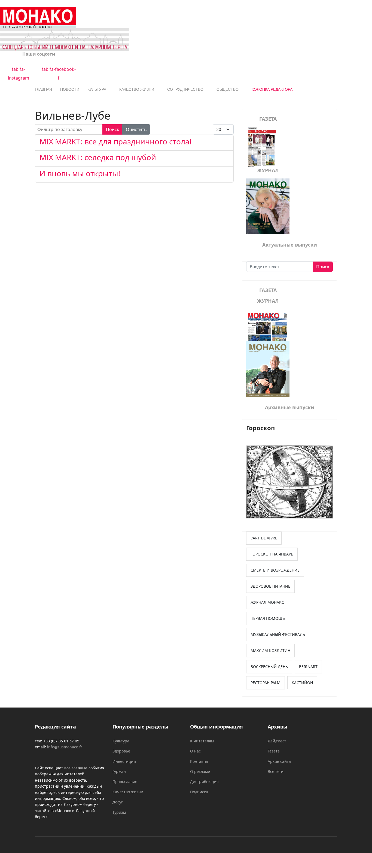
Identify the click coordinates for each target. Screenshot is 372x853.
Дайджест (277, 740)
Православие (124, 781)
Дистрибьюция (204, 781)
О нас (195, 751)
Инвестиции (124, 761)
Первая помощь (268, 618)
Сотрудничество (185, 89)
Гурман (119, 771)
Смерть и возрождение (275, 570)
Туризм (119, 812)
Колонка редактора (272, 89)
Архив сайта (279, 761)
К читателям (202, 740)
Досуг (117, 802)
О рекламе (200, 771)
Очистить (136, 129)
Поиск (112, 129)
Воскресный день (269, 666)
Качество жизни (136, 89)
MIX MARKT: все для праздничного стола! (115, 141)
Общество (228, 89)
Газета (274, 751)
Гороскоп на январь (272, 554)
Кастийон (302, 682)
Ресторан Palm (265, 682)
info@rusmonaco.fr (64, 746)
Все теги (275, 771)
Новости (69, 89)
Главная (43, 89)
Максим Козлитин (270, 650)
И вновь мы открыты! (79, 173)
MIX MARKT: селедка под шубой (97, 157)
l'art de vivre (264, 538)
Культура (96, 89)
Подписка (199, 791)
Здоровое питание (270, 586)
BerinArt (308, 666)
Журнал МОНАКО (268, 602)
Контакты (199, 761)
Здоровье (121, 751)
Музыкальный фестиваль (278, 634)
